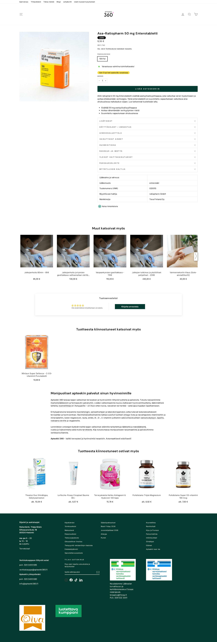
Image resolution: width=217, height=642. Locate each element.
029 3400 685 (30, 565)
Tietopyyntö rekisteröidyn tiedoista (79, 545)
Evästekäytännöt (71, 549)
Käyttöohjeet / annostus (115, 127)
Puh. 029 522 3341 (118, 598)
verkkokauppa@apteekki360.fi (33, 569)
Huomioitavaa (107, 145)
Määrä (100, 76)
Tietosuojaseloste (72, 538)
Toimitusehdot (70, 526)
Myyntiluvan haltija (112, 169)
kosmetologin (83, 412)
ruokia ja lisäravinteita (61, 430)
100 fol (102, 59)
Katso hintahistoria (110, 206)
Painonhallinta (151, 534)
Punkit (103, 538)
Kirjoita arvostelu (130, 306)
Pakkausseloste (109, 163)
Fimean (130, 589)
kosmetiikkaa (65, 406)
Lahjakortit (67, 2)
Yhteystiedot (36, 2)
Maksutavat (69, 530)
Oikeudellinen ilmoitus (73, 542)
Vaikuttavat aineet (111, 139)
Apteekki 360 (57, 400)
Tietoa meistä (48, 2)
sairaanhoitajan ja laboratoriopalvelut (108, 412)
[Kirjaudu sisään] (183, 14)
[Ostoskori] (196, 14)
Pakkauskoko (103, 54)
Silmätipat (150, 542)
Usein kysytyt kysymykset (84, 2)
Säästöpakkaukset (108, 523)
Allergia (104, 534)
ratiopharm (107, 96)
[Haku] (189, 14)
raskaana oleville (58, 420)
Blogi (59, 2)
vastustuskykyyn (148, 418)
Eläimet (149, 545)
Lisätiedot (106, 121)
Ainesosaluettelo (110, 133)
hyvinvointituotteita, (141, 403)
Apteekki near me (153, 549)
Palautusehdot (70, 534)
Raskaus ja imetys (111, 151)
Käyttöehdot (69, 523)
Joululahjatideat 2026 (109, 530)
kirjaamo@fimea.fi (118, 595)
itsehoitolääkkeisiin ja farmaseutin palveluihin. (72, 403)
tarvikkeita (87, 430)
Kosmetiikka (151, 523)
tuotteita (123, 400)
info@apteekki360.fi (28, 583)
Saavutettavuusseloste (74, 553)
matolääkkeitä (139, 427)
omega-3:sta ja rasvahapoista (137, 415)
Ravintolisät (150, 526)
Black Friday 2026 (108, 526)
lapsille (160, 418)
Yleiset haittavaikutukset (116, 157)
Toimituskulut (111, 49)
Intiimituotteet (151, 538)
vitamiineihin (157, 415)
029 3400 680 (30, 579)
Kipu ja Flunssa (152, 530)
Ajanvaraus (23, 2)
